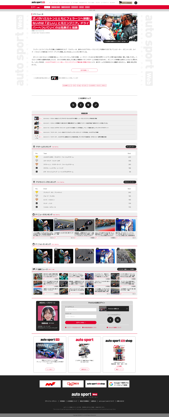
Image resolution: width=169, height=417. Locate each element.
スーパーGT (55, 2)
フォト (87, 7)
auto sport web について (106, 401)
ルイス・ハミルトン (102, 85)
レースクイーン (105, 2)
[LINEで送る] (88, 105)
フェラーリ (85, 85)
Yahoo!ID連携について (115, 327)
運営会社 (93, 401)
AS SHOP (112, 2)
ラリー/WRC (91, 2)
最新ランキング (65, 7)
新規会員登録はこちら (90, 327)
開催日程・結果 (55, 7)
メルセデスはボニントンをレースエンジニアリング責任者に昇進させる (67, 62)
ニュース (47, 7)
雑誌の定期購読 (84, 401)
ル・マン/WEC (74, 2)
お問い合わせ (120, 401)
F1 (50, 2)
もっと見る (49, 369)
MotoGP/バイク (83, 2)
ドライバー (74, 7)
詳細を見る (84, 369)
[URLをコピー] (96, 105)
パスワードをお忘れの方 (74, 327)
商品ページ (118, 369)
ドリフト (98, 2)
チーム (81, 7)
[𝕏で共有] (73, 105)
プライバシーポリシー (51, 401)
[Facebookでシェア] (81, 105)
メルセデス (93, 85)
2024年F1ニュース (68, 85)
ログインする (80, 322)
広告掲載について (72, 401)
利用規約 (62, 401)
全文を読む (84, 70)
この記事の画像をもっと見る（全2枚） (115, 41)
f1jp (79, 85)
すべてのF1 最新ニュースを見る (126, 269)
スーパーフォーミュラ (64, 2)
